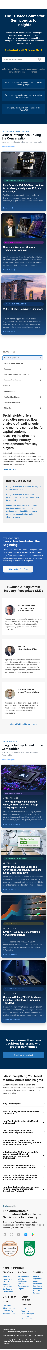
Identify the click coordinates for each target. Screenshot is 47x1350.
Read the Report (11, 889)
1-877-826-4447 (9, 1329)
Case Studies (26, 1319)
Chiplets (21, 1289)
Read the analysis (11, 954)
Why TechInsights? (12, 1104)
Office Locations (9, 1308)
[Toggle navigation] (4, 4)
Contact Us (7, 1305)
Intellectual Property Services (37, 1291)
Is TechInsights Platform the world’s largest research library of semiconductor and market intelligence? (20, 1155)
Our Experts (7, 1289)
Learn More (8, 469)
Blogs (23, 1308)
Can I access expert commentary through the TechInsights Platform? (20, 1167)
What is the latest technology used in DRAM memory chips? (23, 83)
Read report (9, 208)
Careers (6, 1282)
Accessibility (7, 1340)
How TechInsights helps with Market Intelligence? (20, 1122)
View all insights (9, 146)
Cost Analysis (38, 1286)
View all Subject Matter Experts (23, 724)
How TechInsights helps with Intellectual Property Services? (18, 1132)
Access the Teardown (13, 1020)
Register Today (10, 270)
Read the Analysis (11, 824)
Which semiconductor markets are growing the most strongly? (23, 96)
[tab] (22, 357)
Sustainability (23, 1276)
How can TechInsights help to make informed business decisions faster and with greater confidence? (20, 1177)
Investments (7, 1279)
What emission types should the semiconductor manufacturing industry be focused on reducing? (22, 1142)
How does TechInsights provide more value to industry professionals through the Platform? (21, 1189)
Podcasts (25, 1316)
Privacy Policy (18, 1340)
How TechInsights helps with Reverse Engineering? (21, 1112)
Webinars (25, 1311)
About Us (6, 1276)
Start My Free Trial (23, 1055)
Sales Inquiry (8, 1311)
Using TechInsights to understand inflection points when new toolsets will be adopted (22, 497)
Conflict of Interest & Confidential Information (18, 1341)
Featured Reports (28, 1313)
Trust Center (8, 1292)
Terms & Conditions (32, 1340)
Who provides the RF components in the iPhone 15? (23, 109)
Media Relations (9, 1313)
